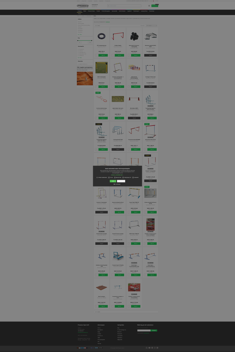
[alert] (117, 176)
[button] (117, 175)
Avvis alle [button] (121, 181)
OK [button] (113, 181)
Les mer (121, 172)
